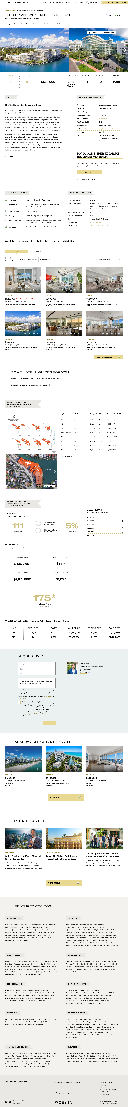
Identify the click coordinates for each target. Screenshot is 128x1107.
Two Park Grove (84, 1019)
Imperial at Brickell (74, 930)
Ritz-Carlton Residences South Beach (28, 974)
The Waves (104, 1061)
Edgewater (13, 918)
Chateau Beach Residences (30, 1053)
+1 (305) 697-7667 (59, 1092)
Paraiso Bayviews (18, 932)
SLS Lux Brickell (81, 935)
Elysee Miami (43, 932)
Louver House (31, 969)
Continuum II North (26, 961)
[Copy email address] (89, 672)
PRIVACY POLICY (105, 1095)
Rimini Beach (83, 1056)
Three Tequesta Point (87, 961)
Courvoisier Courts (76, 966)
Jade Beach (46, 1053)
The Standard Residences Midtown (28, 1022)
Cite (6, 924)
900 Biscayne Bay (87, 990)
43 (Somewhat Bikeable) (99, 226)
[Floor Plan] (30, 291)
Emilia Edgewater (18, 935)
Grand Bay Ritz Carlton (30, 990)
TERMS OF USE (104, 1091)
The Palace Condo (78, 932)
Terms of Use (47, 696)
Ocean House (30, 972)
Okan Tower (81, 995)
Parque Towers (27, 1058)
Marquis (78, 993)
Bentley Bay (34, 964)
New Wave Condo (16, 927)
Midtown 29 (21, 1024)
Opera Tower (23, 924)
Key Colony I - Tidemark (40, 995)
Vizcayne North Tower (93, 1003)
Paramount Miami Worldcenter (94, 993)
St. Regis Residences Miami (94, 945)
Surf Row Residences (88, 1058)
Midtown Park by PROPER (37, 1024)
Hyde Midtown (29, 1019)
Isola (87, 966)
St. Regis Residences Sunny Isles (35, 1064)
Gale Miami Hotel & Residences (87, 1001)
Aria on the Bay (37, 927)
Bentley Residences (12, 1053)
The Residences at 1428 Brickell (87, 938)
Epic (72, 993)
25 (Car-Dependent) (106, 129)
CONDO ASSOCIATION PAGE (108, 1089)
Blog (81, 2)
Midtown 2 (9, 1019)
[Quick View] (26, 291)
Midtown (12, 1013)
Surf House (74, 1058)
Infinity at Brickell (85, 924)
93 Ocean (114, 1061)
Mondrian (25, 964)
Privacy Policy (22, 698)
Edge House (41, 938)
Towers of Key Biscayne (36, 1001)
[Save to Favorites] (38, 290)
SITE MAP (103, 1093)
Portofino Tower (41, 961)
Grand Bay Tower (21, 993)
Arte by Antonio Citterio (74, 1053)
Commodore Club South (21, 995)
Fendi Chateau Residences (94, 1053)
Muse (26, 1056)
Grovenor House (91, 1029)
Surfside (73, 1047)
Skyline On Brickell (100, 930)
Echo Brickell (78, 940)
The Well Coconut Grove (80, 1035)
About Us (103, 1086)
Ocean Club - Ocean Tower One (21, 998)
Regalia (14, 1061)
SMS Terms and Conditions (40, 714)
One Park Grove (71, 1019)
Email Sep (83, 672)
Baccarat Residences (80, 943)
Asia (76, 961)
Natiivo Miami (92, 995)
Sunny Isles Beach (17, 1047)
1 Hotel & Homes (18, 969)
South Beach (14, 955)
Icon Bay (27, 927)
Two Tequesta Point (104, 961)
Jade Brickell (78, 945)
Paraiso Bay (40, 930)
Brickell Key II (94, 964)
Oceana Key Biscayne (13, 990)
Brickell (73, 918)
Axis (67, 924)
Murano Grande (38, 966)
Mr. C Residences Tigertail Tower (83, 1024)
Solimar (92, 1056)
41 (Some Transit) (96, 222)
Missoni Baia (31, 935)
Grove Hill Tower (77, 1029)
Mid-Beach (103, 118)
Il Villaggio (14, 966)
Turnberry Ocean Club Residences (32, 1066)
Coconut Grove (76, 1013)
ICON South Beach (17, 972)
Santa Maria (87, 930)
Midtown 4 (18, 1019)
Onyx (17, 940)
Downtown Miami (77, 984)
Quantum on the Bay (38, 924)
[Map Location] (34, 290)
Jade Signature (17, 1056)
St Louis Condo (96, 966)
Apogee (16, 964)
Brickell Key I (82, 964)
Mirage (107, 1053)
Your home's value (106, 1082)
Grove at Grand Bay (82, 1022)
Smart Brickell (94, 935)
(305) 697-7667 (85, 670)
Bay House (30, 930)
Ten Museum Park (72, 990)
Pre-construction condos (109, 1084)
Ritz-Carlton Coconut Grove (81, 1032)
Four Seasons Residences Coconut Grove (84, 1027)
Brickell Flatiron (91, 940)
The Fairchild (102, 1024)
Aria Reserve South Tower (20, 938)
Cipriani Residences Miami (99, 943)
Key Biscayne (14, 984)
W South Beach (25, 966)
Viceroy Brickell (112, 945)
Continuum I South (12, 961)
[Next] (125, 50)
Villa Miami (25, 940)
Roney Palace (41, 972)
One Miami (79, 1003)
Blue (33, 938)
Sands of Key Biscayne (17, 1001)
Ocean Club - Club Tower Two (40, 993)
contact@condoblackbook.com (63, 1094)
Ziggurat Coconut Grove (99, 1035)
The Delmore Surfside (90, 1061)
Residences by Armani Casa (28, 1061)
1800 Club (13, 924)
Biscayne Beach (18, 930)
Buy (44, 2)
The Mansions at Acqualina (40, 1056)
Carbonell (69, 961)
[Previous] (3, 50)
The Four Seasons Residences (88, 927)
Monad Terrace (44, 969)
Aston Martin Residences (82, 998)
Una (102, 935)
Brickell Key (75, 955)
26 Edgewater (31, 932)
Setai (42, 964)
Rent (49, 2)
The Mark (74, 924)
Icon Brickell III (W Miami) (96, 932)
